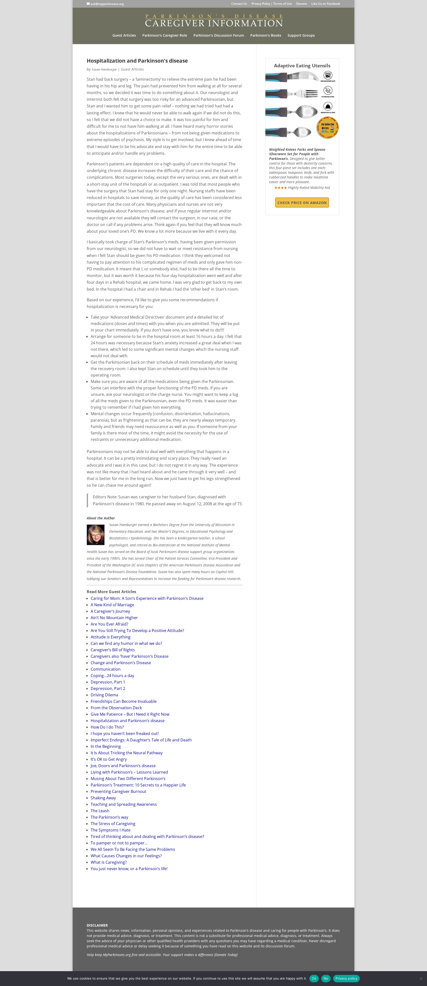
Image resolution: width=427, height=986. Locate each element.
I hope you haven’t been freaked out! (125, 733)
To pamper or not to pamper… (119, 843)
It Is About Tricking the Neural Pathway (127, 753)
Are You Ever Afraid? (109, 624)
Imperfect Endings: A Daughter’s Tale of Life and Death (141, 740)
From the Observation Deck (116, 707)
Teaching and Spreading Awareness (124, 804)
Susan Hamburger (104, 69)
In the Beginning (106, 746)
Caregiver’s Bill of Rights (113, 650)
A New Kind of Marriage (112, 604)
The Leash (100, 810)
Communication (106, 669)
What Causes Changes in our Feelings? (126, 856)
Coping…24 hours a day (112, 675)
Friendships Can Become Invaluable (124, 701)
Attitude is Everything (110, 637)
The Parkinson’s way (109, 817)
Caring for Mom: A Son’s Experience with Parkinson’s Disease (147, 598)
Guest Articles (124, 36)
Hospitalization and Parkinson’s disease (128, 720)
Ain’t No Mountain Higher (114, 617)
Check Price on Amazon (302, 202)
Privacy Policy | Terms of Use (272, 4)
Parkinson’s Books (265, 36)
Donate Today (225, 954)
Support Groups (301, 36)
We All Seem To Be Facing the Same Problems (133, 849)
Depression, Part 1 (108, 682)
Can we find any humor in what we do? (126, 643)
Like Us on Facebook (325, 4)
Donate (301, 4)
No (326, 978)
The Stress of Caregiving (113, 823)
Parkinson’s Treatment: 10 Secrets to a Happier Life (138, 785)
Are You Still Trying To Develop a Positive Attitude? (137, 630)
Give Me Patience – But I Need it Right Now (130, 714)
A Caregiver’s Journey (110, 611)
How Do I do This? (107, 727)
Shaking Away (103, 798)
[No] (420, 978)
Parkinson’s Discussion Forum (218, 36)
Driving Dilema (104, 695)
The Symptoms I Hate (110, 830)
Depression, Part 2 (108, 688)
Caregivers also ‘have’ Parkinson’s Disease (130, 656)
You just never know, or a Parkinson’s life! (129, 868)
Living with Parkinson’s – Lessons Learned (129, 772)
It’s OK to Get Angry (109, 759)
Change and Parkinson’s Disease (121, 662)
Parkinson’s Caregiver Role (164, 36)
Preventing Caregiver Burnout (118, 791)
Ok (314, 978)
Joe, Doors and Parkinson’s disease (123, 765)
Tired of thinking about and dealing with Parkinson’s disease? (147, 836)
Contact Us (239, 4)
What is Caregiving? (109, 862)
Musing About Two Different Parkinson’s (128, 778)
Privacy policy (346, 978)
